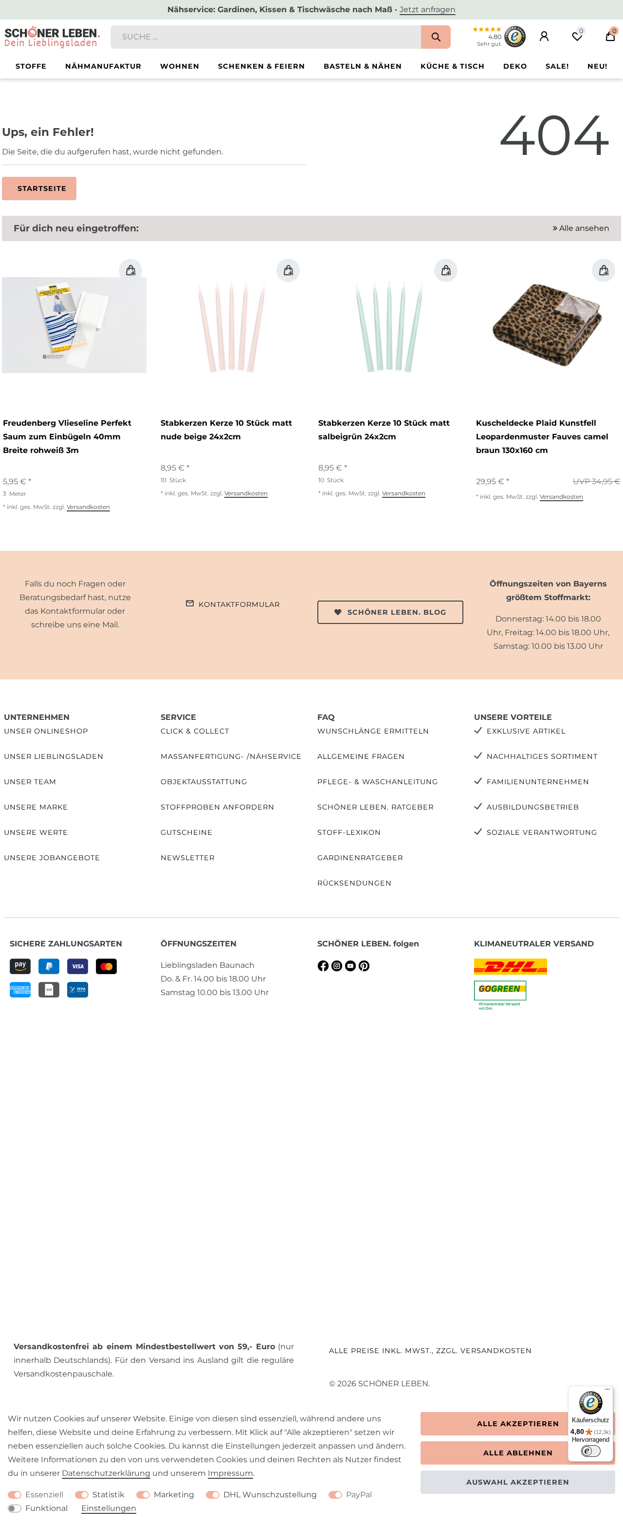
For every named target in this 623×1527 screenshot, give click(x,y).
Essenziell (44, 1494)
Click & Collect (195, 731)
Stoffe (31, 66)
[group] (74, 325)
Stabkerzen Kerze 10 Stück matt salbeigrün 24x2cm (384, 429)
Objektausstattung (204, 781)
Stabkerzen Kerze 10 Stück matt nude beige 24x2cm (226, 429)
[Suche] (436, 37)
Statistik (108, 1494)
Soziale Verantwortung (542, 832)
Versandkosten (88, 506)
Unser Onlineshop (46, 731)
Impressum (230, 1473)
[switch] (591, 1451)
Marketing (174, 1494)
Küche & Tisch (453, 66)
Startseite (42, 188)
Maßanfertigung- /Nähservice (231, 756)
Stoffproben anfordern (218, 807)
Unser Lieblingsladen (54, 756)
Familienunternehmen (538, 781)
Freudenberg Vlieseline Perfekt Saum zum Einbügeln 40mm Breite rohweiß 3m (67, 436)
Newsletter (188, 857)
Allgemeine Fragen (361, 756)
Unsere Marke (36, 807)
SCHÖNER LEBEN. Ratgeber (375, 807)
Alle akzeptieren (518, 1423)
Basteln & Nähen (363, 66)
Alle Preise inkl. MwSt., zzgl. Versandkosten (430, 1350)
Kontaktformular (239, 604)
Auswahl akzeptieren (517, 1482)
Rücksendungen (354, 883)
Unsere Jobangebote (52, 857)
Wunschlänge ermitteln (373, 731)
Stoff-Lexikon (349, 832)
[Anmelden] (544, 36)
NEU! (597, 66)
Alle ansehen (583, 228)
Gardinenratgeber (360, 857)
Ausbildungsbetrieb (533, 807)
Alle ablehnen (518, 1453)
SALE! (557, 66)
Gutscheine (187, 832)
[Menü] (607, 1391)
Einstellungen (108, 1508)
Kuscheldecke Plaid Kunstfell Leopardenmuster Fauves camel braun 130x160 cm (542, 436)
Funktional (46, 1508)
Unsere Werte (36, 832)
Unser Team (30, 781)
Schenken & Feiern (261, 66)
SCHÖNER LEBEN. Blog (397, 612)
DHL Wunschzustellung (270, 1494)
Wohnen (180, 66)
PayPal (359, 1494)
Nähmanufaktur (103, 66)
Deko (515, 66)
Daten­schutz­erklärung (106, 1473)
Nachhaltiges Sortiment (542, 756)
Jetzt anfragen (428, 9)
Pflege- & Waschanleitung (377, 781)
